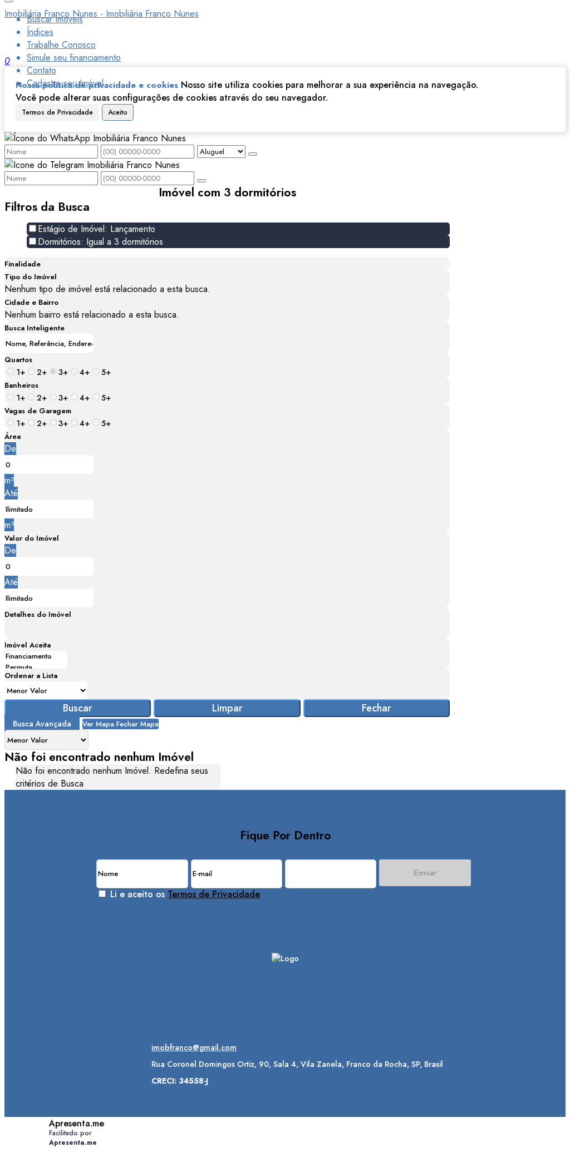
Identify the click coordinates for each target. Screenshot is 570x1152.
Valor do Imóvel (31, 538)
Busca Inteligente (34, 328)
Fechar (376, 708)
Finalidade (22, 264)
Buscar (77, 708)
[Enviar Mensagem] (201, 180)
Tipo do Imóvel (30, 276)
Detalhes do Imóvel (37, 614)
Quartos (18, 359)
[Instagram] (285, 983)
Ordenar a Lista (30, 675)
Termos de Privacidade (57, 112)
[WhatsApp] (285, 1022)
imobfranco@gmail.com (194, 1047)
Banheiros (21, 385)
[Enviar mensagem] (252, 154)
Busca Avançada (42, 723)
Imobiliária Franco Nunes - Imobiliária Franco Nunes (101, 13)
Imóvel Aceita (27, 645)
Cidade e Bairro (31, 302)
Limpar (227, 708)
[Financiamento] (35, 656)
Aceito (117, 112)
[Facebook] (285, 1003)
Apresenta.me (76, 1123)
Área (12, 436)
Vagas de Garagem (37, 411)
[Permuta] (35, 667)
